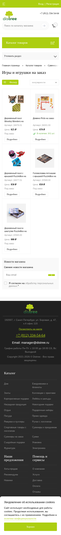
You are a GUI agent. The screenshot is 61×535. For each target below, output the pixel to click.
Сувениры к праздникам (44, 427)
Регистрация (52, 4)
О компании (39, 469)
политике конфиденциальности (20, 518)
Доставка (37, 480)
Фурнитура (9, 448)
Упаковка (36, 442)
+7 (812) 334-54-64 (49, 13)
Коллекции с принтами (43, 393)
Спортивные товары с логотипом (15, 429)
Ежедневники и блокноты (40, 385)
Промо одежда (39, 416)
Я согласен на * (31, 284)
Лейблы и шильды (41, 398)
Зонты (7, 393)
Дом (6, 383)
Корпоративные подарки (16, 398)
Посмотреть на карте (30, 329)
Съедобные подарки (14, 442)
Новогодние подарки (42, 404)
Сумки (35, 436)
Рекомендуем (11, 474)
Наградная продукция (15, 404)
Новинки (8, 480)
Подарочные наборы (42, 410)
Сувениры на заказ (13, 436)
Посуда (8, 416)
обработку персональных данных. (31, 284)
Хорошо (30, 527)
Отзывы (36, 492)
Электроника (38, 448)
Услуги (36, 474)
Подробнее (12, 139)
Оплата (36, 486)
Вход (41, 4)
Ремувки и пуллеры (14, 421)
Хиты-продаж (11, 469)
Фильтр (13, 82)
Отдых (7, 410)
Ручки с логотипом (42, 421)
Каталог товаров (17, 42)
